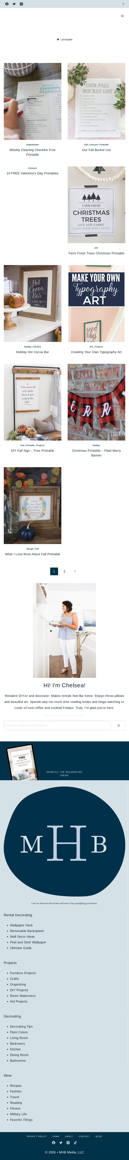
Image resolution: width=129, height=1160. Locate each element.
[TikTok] (75, 1142)
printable (104, 145)
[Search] (118, 725)
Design (30, 549)
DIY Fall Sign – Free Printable (32, 450)
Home (56, 1136)
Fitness (15, 1108)
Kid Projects (19, 1001)
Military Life (18, 1114)
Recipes (16, 1085)
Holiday (28, 347)
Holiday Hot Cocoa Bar (32, 352)
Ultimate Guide (21, 948)
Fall (86, 145)
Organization (32, 145)
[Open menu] (122, 15)
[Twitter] (14, 4)
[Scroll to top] (121, 1147)
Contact (84, 1136)
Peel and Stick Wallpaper (28, 942)
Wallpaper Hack (21, 925)
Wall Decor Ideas (22, 936)
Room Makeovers (23, 995)
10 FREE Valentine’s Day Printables (33, 173)
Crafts (14, 978)
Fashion (16, 1091)
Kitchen (37, 347)
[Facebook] (7, 4)
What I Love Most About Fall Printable (32, 554)
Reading (16, 1102)
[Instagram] (21, 4)
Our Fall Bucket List (96, 150)
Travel (14, 1097)
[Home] (58, 39)
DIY (96, 248)
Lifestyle (94, 145)
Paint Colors (19, 1032)
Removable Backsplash (27, 931)
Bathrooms (18, 1060)
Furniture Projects (23, 973)
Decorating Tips (21, 1026)
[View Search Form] (123, 4)
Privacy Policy (37, 1136)
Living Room (19, 1038)
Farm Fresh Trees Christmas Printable (96, 253)
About (69, 1136)
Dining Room (19, 1055)
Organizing (18, 984)
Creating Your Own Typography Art (96, 352)
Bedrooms (17, 1043)
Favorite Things (21, 1120)
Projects (99, 347)
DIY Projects (19, 990)
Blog (99, 1136)
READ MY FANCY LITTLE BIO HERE (64, 715)
